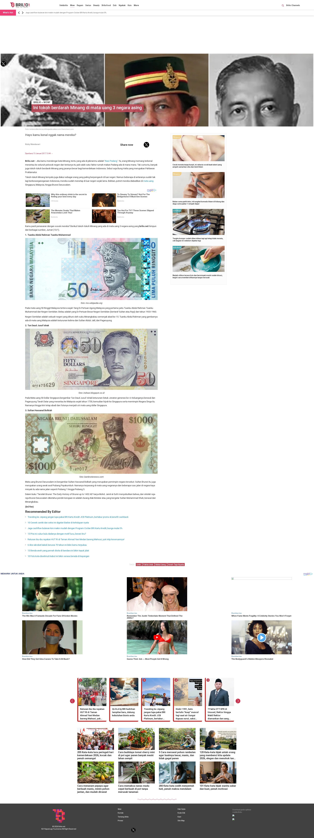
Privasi (120, 820)
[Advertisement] (157, 34)
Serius (88, 5)
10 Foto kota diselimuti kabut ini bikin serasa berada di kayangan (58, 556)
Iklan (119, 809)
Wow (72, 5)
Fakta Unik (148, 564)
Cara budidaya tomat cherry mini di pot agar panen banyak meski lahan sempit (136, 755)
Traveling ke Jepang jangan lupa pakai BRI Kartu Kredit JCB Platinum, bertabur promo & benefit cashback (78, 517)
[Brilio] (19, 5)
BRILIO (37, 102)
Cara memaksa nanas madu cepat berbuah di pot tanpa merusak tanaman (133, 788)
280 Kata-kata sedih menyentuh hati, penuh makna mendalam (176, 787)
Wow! (46, 102)
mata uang (148, 181)
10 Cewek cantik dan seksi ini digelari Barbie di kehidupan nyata (58, 522)
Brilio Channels (293, 5)
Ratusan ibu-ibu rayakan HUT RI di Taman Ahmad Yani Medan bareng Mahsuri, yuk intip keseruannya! (67, 13)
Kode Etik (181, 813)
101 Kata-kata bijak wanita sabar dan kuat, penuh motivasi (218, 787)
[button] (19, 13)
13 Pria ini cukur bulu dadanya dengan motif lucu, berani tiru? (57, 533)
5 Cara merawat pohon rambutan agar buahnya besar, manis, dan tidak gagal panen (177, 755)
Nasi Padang (111, 161)
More (136, 5)
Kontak (120, 813)
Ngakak (122, 5)
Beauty (96, 5)
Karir (179, 817)
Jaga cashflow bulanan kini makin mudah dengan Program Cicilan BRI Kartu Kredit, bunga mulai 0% (75, 528)
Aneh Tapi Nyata (176, 564)
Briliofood (106, 5)
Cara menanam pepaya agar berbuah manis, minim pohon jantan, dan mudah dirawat (93, 788)
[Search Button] (283, 6)
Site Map (181, 820)
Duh (115, 5)
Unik (139, 564)
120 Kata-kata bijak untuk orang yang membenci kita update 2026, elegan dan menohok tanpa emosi (218, 755)
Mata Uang (161, 564)
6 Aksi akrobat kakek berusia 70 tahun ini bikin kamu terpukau (57, 545)
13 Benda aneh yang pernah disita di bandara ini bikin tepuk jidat (58, 550)
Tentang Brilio (123, 817)
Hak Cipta (181, 809)
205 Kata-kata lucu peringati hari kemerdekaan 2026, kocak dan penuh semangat (95, 755)
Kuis (130, 5)
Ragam (80, 5)
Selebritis (63, 5)
